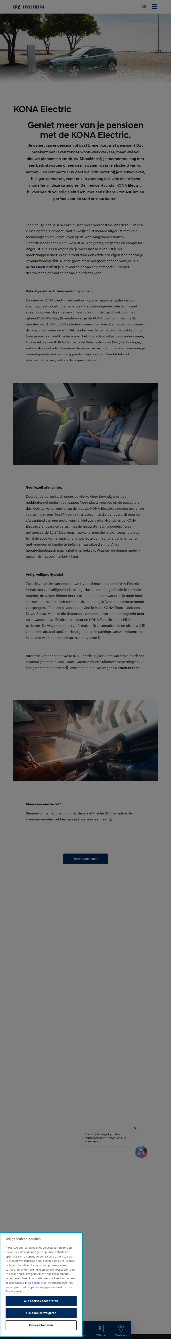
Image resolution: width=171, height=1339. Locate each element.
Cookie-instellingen (27, 1283)
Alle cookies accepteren (41, 1301)
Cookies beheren (41, 1325)
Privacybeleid (14, 1291)
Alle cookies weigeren (41, 1313)
